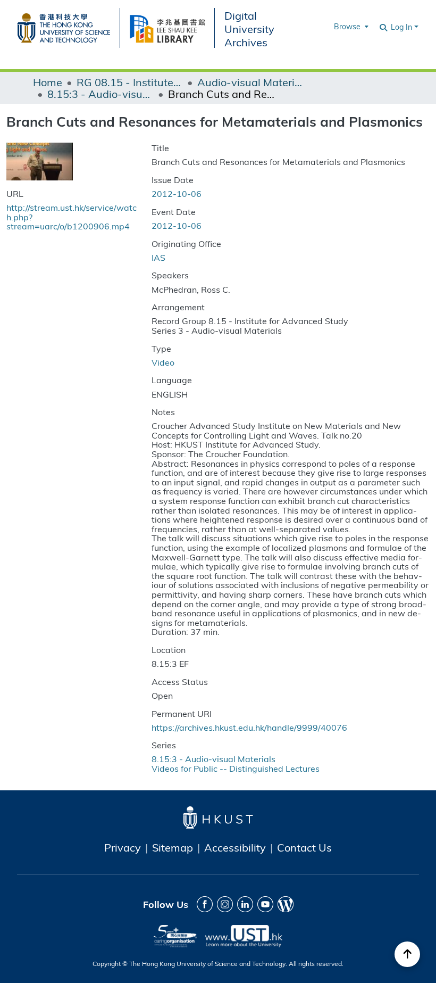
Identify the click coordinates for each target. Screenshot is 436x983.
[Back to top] (407, 954)
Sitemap (172, 847)
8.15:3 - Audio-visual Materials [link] (100, 94)
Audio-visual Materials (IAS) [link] (250, 82)
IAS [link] (158, 257)
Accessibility (235, 847)
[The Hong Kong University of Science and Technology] (68, 26)
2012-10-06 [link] (177, 193)
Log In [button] (402, 27)
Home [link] (47, 82)
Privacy (122, 847)
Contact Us (304, 847)
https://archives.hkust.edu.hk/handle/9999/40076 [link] (249, 727)
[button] (384, 26)
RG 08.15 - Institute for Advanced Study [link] (130, 82)
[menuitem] (350, 26)
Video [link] (163, 362)
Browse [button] (347, 26)
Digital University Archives (249, 28)
